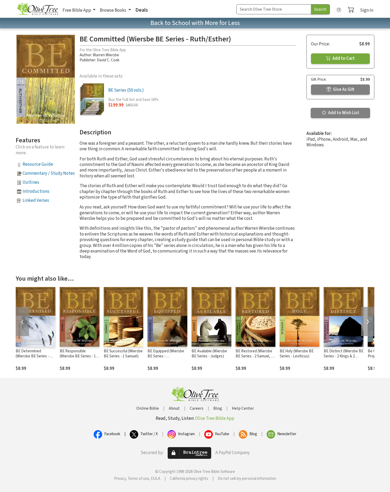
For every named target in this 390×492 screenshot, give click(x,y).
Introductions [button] (36, 191)
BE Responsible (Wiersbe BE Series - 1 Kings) (78, 356)
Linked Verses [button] (36, 200)
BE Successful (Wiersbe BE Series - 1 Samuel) (123, 353)
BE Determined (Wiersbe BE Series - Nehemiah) (32, 356)
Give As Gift (343, 89)
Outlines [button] (31, 182)
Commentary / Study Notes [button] (49, 173)
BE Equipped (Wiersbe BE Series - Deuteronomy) (166, 356)
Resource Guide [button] (38, 164)
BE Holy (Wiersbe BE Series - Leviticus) (297, 353)
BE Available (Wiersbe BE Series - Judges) (209, 353)
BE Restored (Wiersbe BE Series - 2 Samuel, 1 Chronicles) (254, 356)
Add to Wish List (343, 113)
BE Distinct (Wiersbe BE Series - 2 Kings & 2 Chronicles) (343, 356)
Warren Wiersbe (106, 55)
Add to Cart (343, 58)
